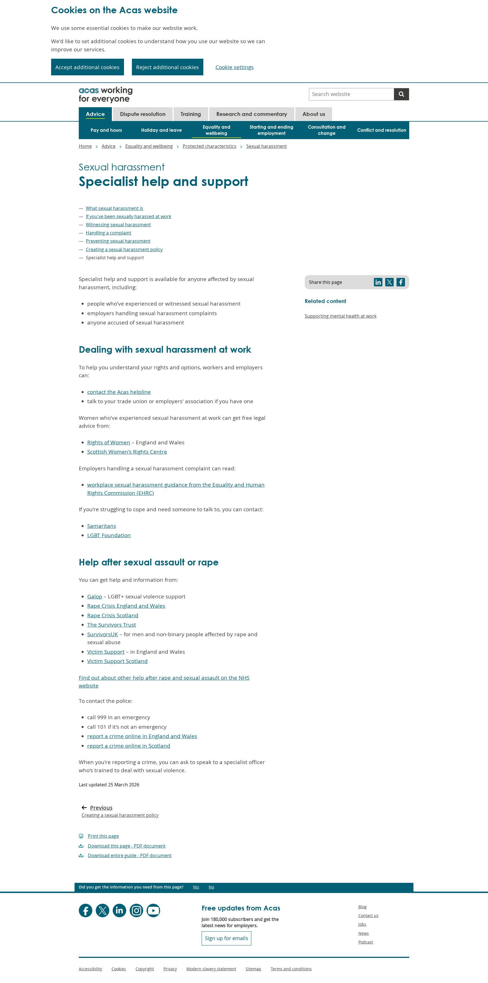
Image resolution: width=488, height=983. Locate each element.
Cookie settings (234, 67)
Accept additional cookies (87, 67)
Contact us (368, 915)
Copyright (145, 968)
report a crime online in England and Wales (142, 736)
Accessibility (90, 968)
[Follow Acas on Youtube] (153, 910)
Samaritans (101, 526)
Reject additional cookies (167, 67)
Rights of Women (108, 442)
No (211, 887)
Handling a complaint (108, 233)
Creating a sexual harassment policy (124, 249)
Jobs (362, 924)
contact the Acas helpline (119, 392)
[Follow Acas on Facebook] (85, 910)
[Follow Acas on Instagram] (136, 910)
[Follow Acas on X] (102, 910)
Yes (196, 887)
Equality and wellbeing (149, 146)
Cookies (119, 968)
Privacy (170, 968)
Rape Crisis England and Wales (126, 605)
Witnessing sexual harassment (118, 224)
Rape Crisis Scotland (112, 615)
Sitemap (253, 968)
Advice (109, 146)
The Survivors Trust (111, 624)
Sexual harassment (266, 146)
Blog (362, 906)
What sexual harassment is (114, 208)
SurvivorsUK (102, 634)
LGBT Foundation (109, 535)
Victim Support (106, 651)
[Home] (105, 90)
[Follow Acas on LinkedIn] (119, 910)
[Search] (401, 94)
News (363, 933)
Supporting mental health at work (340, 316)
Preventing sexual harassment (118, 241)
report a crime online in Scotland (128, 745)
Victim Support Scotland (117, 661)
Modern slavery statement (211, 968)
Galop (94, 596)
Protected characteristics (209, 146)
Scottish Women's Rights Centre (127, 451)
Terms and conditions (291, 968)
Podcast (365, 942)
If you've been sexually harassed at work (128, 216)
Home (85, 146)
